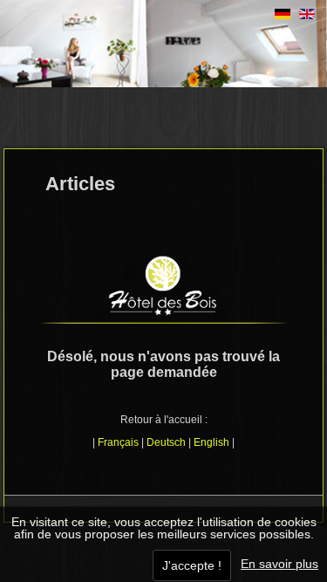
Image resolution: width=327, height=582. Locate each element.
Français (118, 442)
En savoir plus (279, 564)
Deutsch (166, 442)
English (211, 442)
